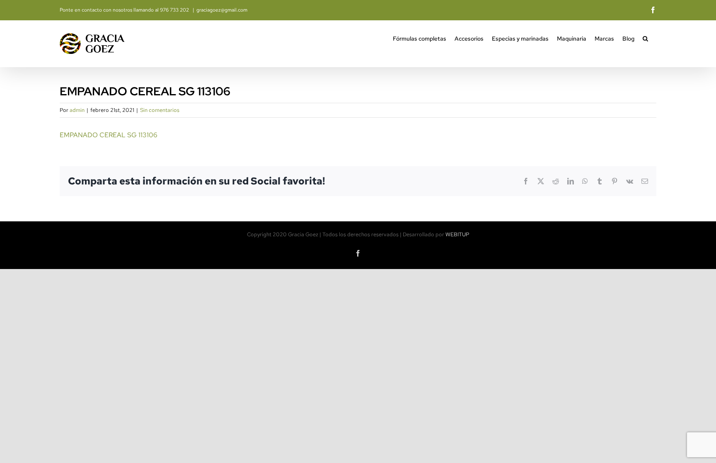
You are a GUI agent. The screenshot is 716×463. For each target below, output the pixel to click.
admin (77, 110)
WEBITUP (457, 234)
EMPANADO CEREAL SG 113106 (108, 135)
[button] (645, 37)
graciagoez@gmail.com (221, 10)
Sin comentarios (159, 110)
